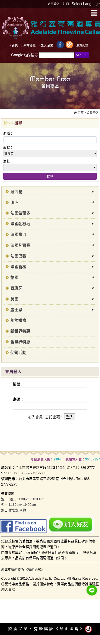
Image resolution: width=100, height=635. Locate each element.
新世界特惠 (20, 331)
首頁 (81, 112)
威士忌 (16, 310)
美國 (14, 299)
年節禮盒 (18, 320)
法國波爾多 (20, 213)
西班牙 (16, 288)
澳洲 (14, 202)
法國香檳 (18, 267)
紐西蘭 (16, 192)
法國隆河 (18, 234)
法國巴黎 (18, 256)
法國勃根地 (20, 224)
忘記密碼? (53, 417)
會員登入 (54, 4)
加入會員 (35, 417)
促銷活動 (18, 353)
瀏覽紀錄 (82, 45)
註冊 (66, 4)
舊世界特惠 (20, 342)
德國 (14, 277)
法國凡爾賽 (20, 245)
